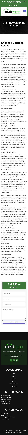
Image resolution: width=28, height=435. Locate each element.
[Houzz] (14, 5)
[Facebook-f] (11, 360)
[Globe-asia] (17, 360)
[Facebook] (9, 5)
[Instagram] (12, 5)
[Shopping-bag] (16, 5)
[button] (24, 11)
